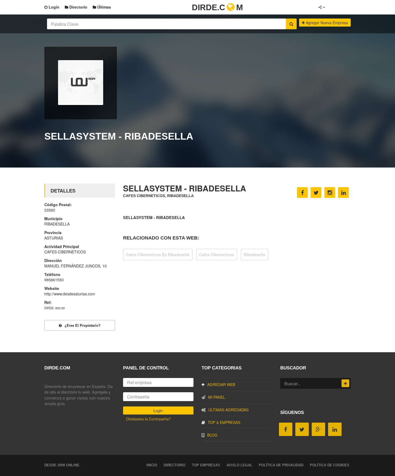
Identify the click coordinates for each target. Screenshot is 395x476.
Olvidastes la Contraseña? (148, 419)
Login (53, 7)
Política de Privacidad (281, 465)
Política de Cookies (329, 465)
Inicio (151, 465)
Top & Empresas (224, 422)
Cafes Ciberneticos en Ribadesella (157, 254)
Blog (212, 435)
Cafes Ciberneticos (216, 254)
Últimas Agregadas (228, 409)
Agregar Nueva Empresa (326, 22)
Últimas (103, 7)
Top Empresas (206, 465)
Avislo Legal (239, 465)
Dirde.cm (217, 7)
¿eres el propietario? (82, 325)
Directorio (77, 7)
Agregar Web (221, 384)
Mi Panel (216, 397)
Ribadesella (254, 254)
